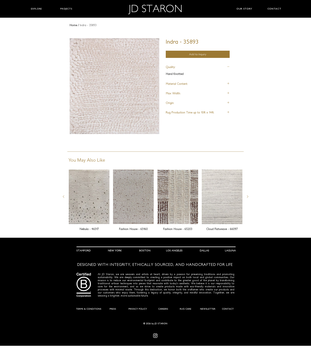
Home (73, 25)
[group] (155, 200)
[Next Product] (247, 196)
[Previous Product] (63, 196)
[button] (36, 9)
